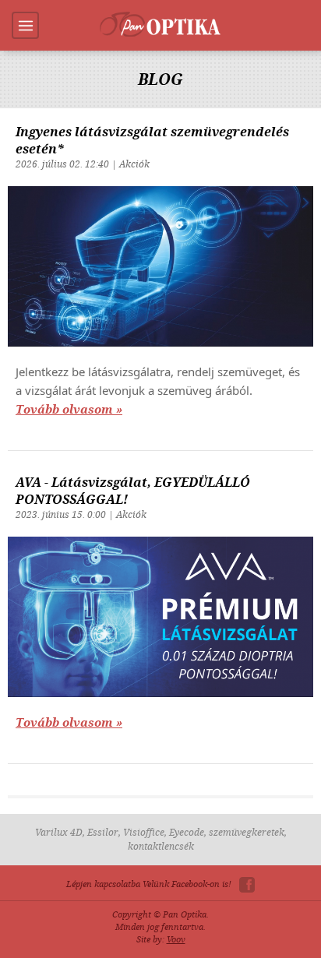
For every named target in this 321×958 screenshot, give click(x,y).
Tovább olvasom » (69, 410)
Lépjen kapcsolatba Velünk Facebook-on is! (148, 884)
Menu (25, 25)
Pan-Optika (160, 24)
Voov (176, 940)
